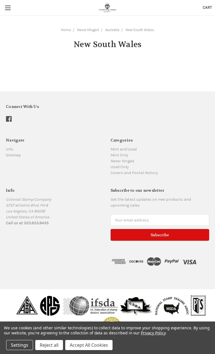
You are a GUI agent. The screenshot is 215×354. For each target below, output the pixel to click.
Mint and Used (124, 149)
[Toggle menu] (7, 7)
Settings (19, 345)
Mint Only (119, 155)
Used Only (120, 167)
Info (9, 149)
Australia (112, 30)
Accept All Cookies (89, 345)
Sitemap (13, 155)
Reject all (49, 345)
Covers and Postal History (134, 172)
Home (66, 30)
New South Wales (140, 30)
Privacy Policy (153, 333)
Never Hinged (88, 30)
